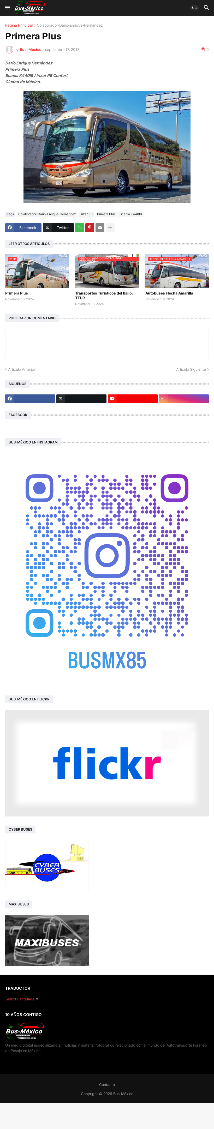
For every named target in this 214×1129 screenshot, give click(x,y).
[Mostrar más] (110, 227)
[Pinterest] (89, 227)
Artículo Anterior (21, 369)
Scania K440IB (131, 214)
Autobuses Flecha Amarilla (169, 293)
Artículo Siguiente (191, 369)
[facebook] (30, 398)
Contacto (107, 1084)
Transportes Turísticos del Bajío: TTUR (104, 295)
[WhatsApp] (79, 227)
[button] (7, 7)
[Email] (100, 227)
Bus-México (123, 1093)
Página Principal (19, 25)
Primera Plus (106, 214)
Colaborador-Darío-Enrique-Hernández (70, 25)
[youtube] (133, 398)
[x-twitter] (81, 398)
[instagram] (184, 398)
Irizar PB (86, 214)
